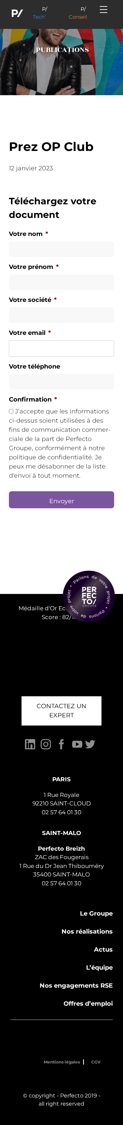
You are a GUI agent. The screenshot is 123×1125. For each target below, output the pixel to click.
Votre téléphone (34, 366)
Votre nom (28, 234)
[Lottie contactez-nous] (89, 597)
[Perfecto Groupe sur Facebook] (61, 747)
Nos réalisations (87, 931)
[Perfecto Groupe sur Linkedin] (30, 747)
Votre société (33, 300)
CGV (95, 1061)
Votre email (30, 333)
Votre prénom (34, 267)
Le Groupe (96, 913)
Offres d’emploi (88, 1003)
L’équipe (99, 967)
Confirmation (33, 399)
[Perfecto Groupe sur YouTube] (77, 747)
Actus (103, 949)
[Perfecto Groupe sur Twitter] (90, 747)
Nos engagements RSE (76, 985)
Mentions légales (62, 1061)
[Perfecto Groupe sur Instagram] (46, 747)
